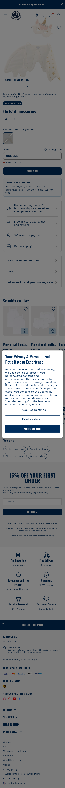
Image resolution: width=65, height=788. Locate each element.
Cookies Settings (34, 409)
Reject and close (31, 419)
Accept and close (33, 428)
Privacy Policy (31, 404)
